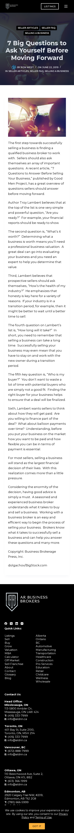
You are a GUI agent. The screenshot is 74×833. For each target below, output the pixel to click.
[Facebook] (5, 623)
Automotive (44, 646)
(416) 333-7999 (18, 715)
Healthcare (43, 657)
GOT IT (37, 826)
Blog (8, 678)
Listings (10, 635)
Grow (8, 646)
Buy (7, 642)
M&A (8, 653)
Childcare (42, 674)
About (9, 667)
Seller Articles (28, 27)
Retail (39, 671)
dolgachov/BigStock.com (27, 565)
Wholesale (43, 681)
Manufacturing (46, 650)
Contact (10, 671)
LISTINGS (50, 6)
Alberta (41, 635)
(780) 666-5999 (18, 802)
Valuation (11, 650)
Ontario (41, 639)
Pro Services (44, 664)
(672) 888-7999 (18, 751)
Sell (7, 639)
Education (43, 667)
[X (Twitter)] (11, 623)
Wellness (42, 678)
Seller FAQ (49, 27)
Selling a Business (37, 33)
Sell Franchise (14, 664)
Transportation (46, 653)
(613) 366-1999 (17, 781)
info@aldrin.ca (17, 719)
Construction (44, 660)
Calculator (12, 657)
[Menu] (66, 6)
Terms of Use (43, 817)
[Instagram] (22, 623)
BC (38, 642)
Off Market (12, 660)
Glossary (10, 674)
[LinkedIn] (16, 623)
